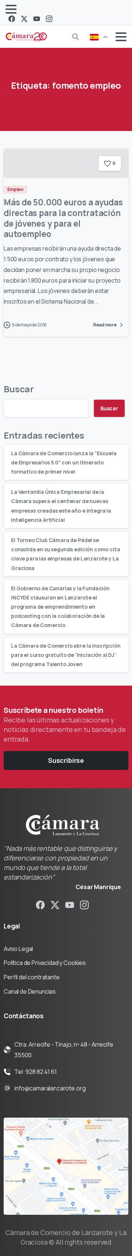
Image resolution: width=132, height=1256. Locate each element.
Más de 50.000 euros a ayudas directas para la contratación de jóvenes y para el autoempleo (63, 218)
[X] (24, 18)
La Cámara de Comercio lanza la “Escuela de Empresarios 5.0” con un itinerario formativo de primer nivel (64, 462)
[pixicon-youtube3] (69, 905)
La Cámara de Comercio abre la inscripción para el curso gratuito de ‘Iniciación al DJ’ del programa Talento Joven (65, 655)
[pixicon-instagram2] (84, 905)
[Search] (75, 36)
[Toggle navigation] (11, 9)
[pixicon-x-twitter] (55, 905)
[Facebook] (11, 18)
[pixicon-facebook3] (40, 905)
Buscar (19, 389)
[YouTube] (36, 18)
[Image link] (66, 1166)
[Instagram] (49, 18)
